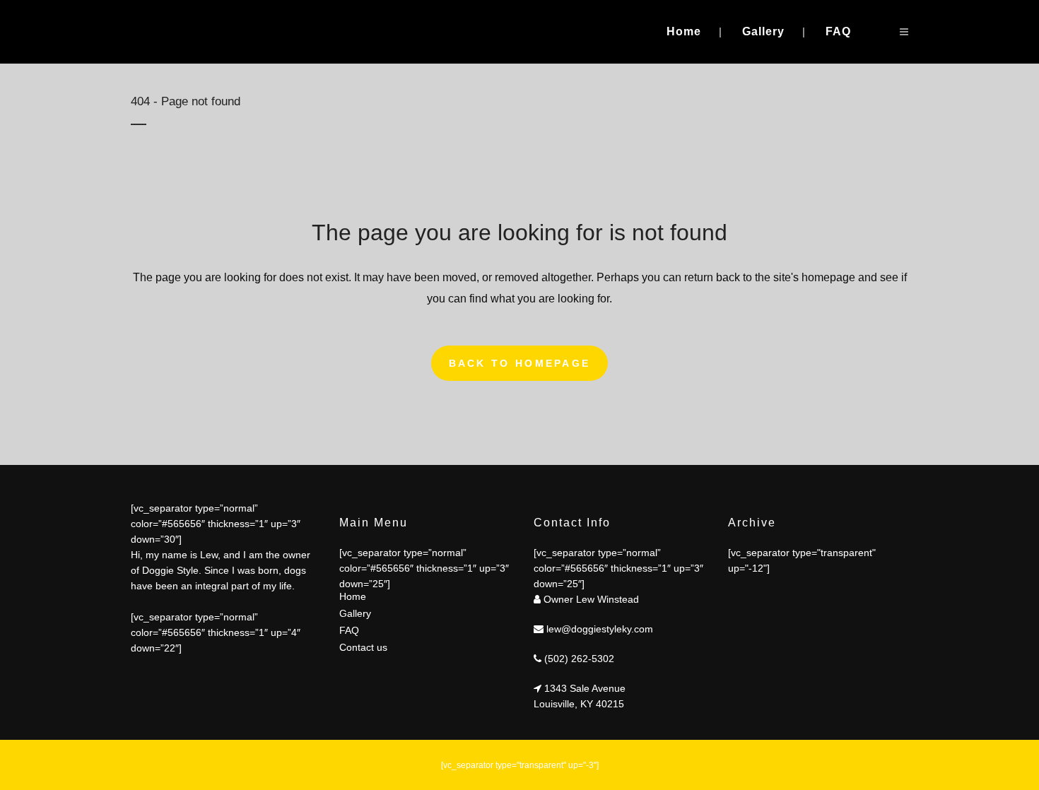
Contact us (363, 647)
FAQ (349, 630)
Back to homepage (520, 363)
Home (352, 596)
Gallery (355, 613)
